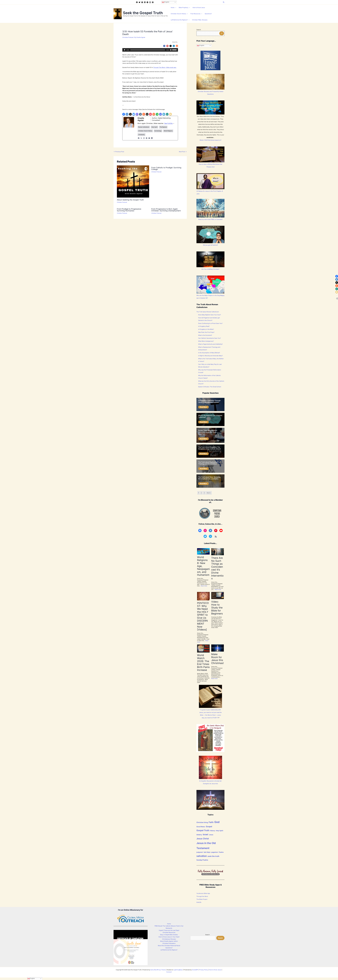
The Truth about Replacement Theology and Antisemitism (208, 463)
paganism (214, 852)
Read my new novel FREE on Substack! (210, 219)
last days (207, 852)
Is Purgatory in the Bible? (206, 329)
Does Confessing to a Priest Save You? (210, 323)
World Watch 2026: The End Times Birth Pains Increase (203, 662)
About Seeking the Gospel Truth (130, 200)
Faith (211, 822)
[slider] (174, 49)
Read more (204, 586)
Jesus (211, 835)
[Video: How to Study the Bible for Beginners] (217, 595)
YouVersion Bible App (203, 893)
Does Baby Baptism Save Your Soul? (209, 315)
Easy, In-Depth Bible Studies (169, 934)
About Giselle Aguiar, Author (169, 941)
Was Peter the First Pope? (206, 332)
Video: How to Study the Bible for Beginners (217, 607)
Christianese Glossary (169, 939)
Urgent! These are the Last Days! (169, 930)
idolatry (199, 835)
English (166, 2)
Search (198, 29)
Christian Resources (169, 932)
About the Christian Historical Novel (169, 945)
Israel (205, 834)
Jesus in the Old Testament (206, 846)
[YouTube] (150, 2)
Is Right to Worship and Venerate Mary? (210, 355)
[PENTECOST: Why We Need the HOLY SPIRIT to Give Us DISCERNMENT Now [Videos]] (203, 596)
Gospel (209, 826)
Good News (200, 827)
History (212, 830)
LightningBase (178, 970)
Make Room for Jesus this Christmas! (217, 659)
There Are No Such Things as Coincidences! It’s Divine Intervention (217, 568)
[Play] (125, 50)
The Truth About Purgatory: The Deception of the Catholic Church (209, 448)
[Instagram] (142, 2)
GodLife (198, 902)
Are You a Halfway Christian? (210, 269)
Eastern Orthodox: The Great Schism (209, 387)
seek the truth (213, 856)
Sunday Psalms (202, 860)
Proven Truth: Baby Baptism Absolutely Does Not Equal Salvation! (207, 432)
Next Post (183, 151)
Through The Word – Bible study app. (164, 67)
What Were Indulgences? (206, 341)
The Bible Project (201, 899)
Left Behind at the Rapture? (179, 20)
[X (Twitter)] (141, 138)
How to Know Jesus (199, 7)
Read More (203, 407)
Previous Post (119, 151)
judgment (199, 852)
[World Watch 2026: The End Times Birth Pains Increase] (203, 648)
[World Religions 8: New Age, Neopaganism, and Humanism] (203, 551)
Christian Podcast (127, 37)
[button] (223, 2)
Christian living (202, 822)
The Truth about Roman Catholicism (207, 312)
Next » (209, 493)
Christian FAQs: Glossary (199, 20)
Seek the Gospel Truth (143, 13)
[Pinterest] (153, 2)
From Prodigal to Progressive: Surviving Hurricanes (129, 210)
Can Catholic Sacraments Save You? (209, 338)
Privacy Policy (203, 970)
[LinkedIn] (152, 138)
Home (172, 7)
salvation (201, 856)
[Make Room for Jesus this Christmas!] (217, 648)
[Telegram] (147, 2)
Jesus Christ (202, 838)
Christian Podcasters (169, 943)
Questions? (208, 14)
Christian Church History (178, 14)
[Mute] (171, 50)
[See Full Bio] (174, 123)
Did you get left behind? (210, 245)
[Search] (221, 33)
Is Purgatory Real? (204, 326)
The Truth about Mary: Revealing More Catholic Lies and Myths (209, 478)
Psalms (221, 852)
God (216, 822)
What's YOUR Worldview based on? (210, 140)
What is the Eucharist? (205, 335)
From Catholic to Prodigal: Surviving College (166, 168)
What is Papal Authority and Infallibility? (210, 344)
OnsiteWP (195, 970)
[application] (150, 50)
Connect (169, 972)
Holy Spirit (219, 830)
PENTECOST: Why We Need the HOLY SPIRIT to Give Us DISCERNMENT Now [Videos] (203, 616)
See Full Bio (168, 123)
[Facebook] (137, 2)
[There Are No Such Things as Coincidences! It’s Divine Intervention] (217, 551)
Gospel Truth (202, 830)
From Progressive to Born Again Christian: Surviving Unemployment (166, 210)
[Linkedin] (145, 2)
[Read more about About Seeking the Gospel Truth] (133, 181)
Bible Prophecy (183, 7)
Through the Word (202, 896)
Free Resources (195, 14)
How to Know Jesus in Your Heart (169, 937)
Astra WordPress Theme (158, 970)
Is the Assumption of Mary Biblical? (209, 353)
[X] (139, 2)
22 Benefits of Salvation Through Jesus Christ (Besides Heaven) (209, 401)
